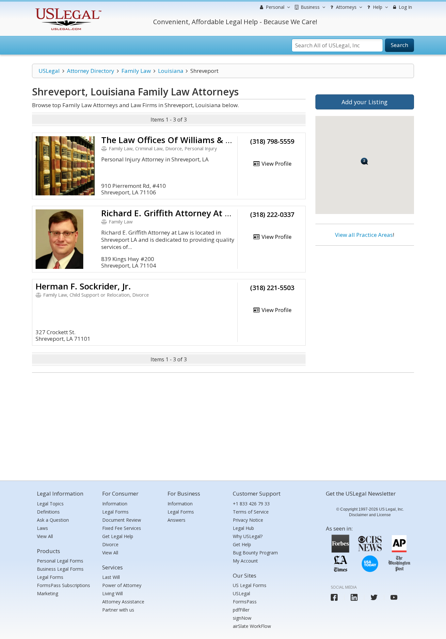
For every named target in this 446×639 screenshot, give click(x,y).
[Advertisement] (364, 293)
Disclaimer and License (370, 515)
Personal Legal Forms (60, 561)
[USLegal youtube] (393, 597)
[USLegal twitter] (374, 597)
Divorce (110, 544)
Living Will (112, 593)
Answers (176, 520)
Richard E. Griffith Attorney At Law (171, 213)
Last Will (111, 577)
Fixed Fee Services (121, 528)
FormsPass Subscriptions (63, 585)
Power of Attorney (121, 585)
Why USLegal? (248, 536)
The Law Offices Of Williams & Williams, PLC (190, 140)
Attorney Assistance (123, 601)
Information (114, 503)
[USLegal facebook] (334, 597)
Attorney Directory (90, 70)
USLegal (49, 70)
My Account (245, 561)
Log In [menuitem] (404, 7)
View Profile (276, 163)
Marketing (47, 593)
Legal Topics (50, 503)
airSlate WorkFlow (252, 626)
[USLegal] (67, 9)
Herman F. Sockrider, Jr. (83, 286)
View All (45, 536)
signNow (242, 618)
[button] (364, 161)
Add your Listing (365, 102)
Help (377, 7)
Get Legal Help (117, 536)
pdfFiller (241, 610)
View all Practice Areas (364, 234)
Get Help (242, 544)
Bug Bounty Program (255, 552)
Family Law (136, 70)
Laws (42, 528)
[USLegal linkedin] (354, 597)
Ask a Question (53, 520)
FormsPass (245, 601)
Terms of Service (251, 512)
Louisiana (170, 70)
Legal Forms (50, 577)
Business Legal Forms (60, 569)
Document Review (121, 520)
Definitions (48, 512)
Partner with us (118, 610)
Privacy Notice (248, 520)
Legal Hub (243, 528)
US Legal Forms (249, 585)
